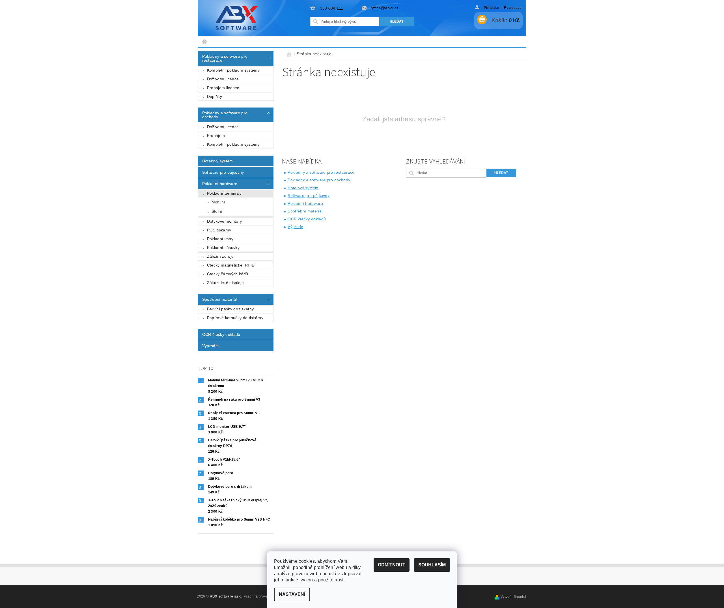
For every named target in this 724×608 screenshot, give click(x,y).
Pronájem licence (223, 87)
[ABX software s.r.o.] (237, 18)
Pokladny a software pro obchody (224, 115)
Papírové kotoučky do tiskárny (235, 317)
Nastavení (292, 594)
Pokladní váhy (220, 239)
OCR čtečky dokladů (221, 334)
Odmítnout (391, 564)
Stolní (217, 211)
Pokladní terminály (224, 193)
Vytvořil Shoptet (513, 597)
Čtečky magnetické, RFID (231, 265)
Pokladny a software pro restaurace (224, 58)
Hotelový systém (217, 161)
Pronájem (216, 135)
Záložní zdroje (220, 256)
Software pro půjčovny (223, 172)
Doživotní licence (223, 79)
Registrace (513, 8)
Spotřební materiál (219, 299)
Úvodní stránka (205, 41)
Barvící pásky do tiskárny (230, 309)
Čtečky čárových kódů (227, 274)
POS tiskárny (219, 230)
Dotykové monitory (224, 221)
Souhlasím (432, 564)
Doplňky (214, 96)
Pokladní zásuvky (223, 247)
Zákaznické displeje (225, 282)
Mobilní (218, 202)
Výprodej (210, 345)
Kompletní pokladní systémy (233, 70)
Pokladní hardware (219, 183)
